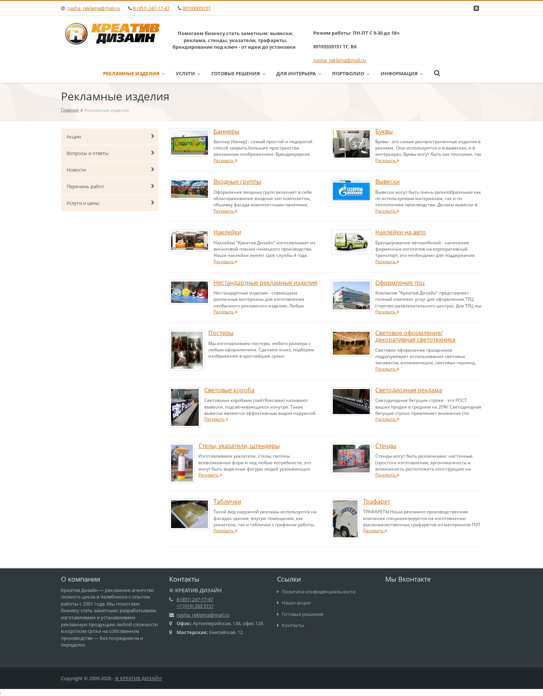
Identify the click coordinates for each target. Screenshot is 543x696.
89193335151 (196, 8)
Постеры (220, 333)
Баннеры (226, 131)
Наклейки (227, 232)
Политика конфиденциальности (318, 591)
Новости (76, 169)
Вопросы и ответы (87, 153)
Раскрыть (224, 160)
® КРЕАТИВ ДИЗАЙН (138, 678)
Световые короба (229, 390)
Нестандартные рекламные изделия (265, 283)
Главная (70, 110)
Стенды (385, 446)
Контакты (292, 625)
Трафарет (376, 501)
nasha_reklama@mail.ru (93, 8)
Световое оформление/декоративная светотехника (415, 336)
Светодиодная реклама (408, 390)
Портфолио (348, 73)
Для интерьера (296, 73)
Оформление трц (399, 283)
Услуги (185, 73)
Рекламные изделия (131, 73)
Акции (73, 136)
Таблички (227, 501)
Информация (399, 73)
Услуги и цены (82, 203)
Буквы (384, 131)
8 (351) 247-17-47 (151, 8)
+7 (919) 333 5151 (195, 606)
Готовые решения (235, 73)
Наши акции (296, 602)
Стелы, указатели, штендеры (239, 446)
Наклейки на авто (400, 232)
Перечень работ (85, 186)
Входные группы (237, 182)
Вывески (387, 182)
